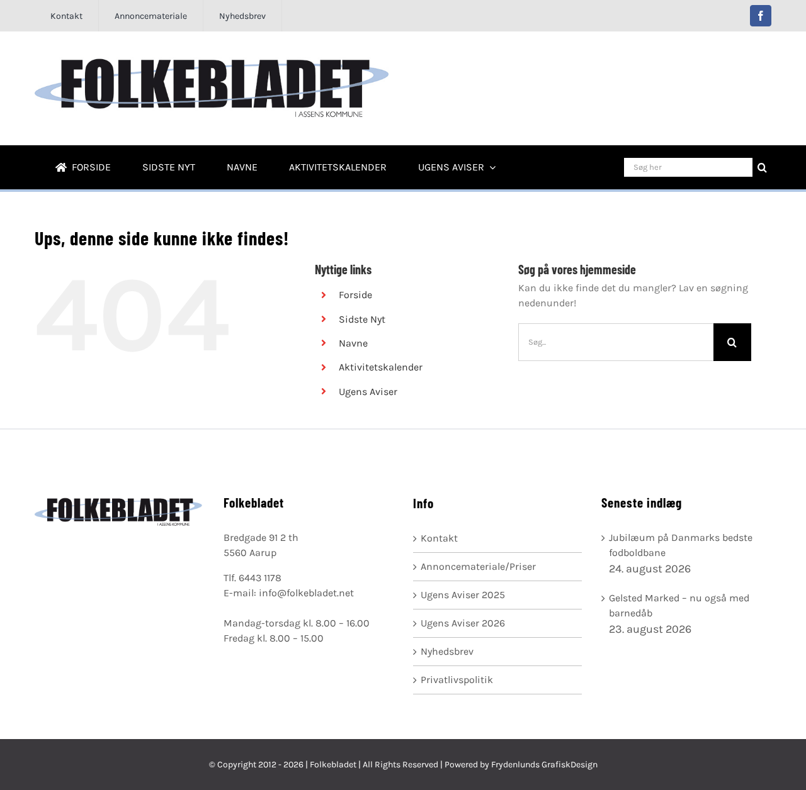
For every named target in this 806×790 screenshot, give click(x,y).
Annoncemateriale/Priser (478, 566)
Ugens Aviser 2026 (463, 623)
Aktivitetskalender (381, 367)
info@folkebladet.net (306, 593)
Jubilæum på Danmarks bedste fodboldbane (680, 545)
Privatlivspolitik (457, 680)
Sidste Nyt (362, 319)
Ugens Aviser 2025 (463, 595)
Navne (353, 343)
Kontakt (439, 538)
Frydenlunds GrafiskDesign (544, 764)
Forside (355, 295)
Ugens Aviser (368, 392)
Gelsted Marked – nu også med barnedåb (679, 605)
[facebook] (760, 15)
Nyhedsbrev (447, 651)
